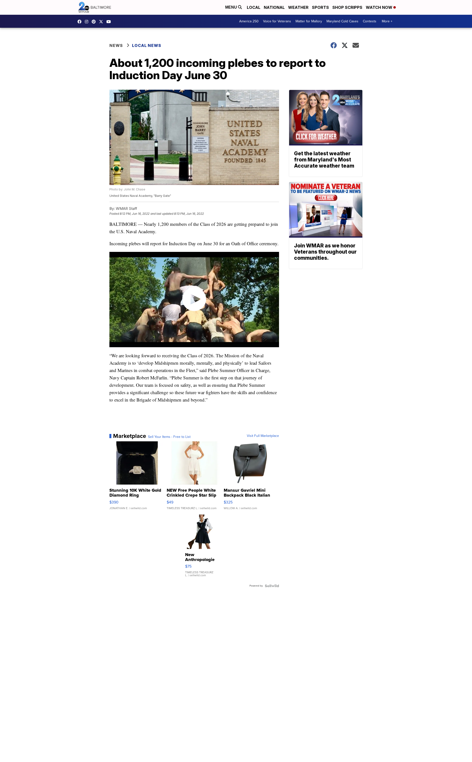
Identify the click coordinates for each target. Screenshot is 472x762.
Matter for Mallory (308, 21)
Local (253, 7)
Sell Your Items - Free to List (169, 437)
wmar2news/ (80, 22)
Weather (298, 7)
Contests (369, 21)
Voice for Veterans (277, 21)
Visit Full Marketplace (263, 436)
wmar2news (88, 22)
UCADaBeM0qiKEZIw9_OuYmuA (109, 22)
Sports (320, 7)
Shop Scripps (347, 7)
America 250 (249, 21)
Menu (231, 7)
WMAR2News (95, 22)
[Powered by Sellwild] (272, 586)
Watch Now (379, 7)
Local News (146, 45)
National (274, 7)
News (116, 45)
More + (387, 21)
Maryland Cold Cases (342, 21)
